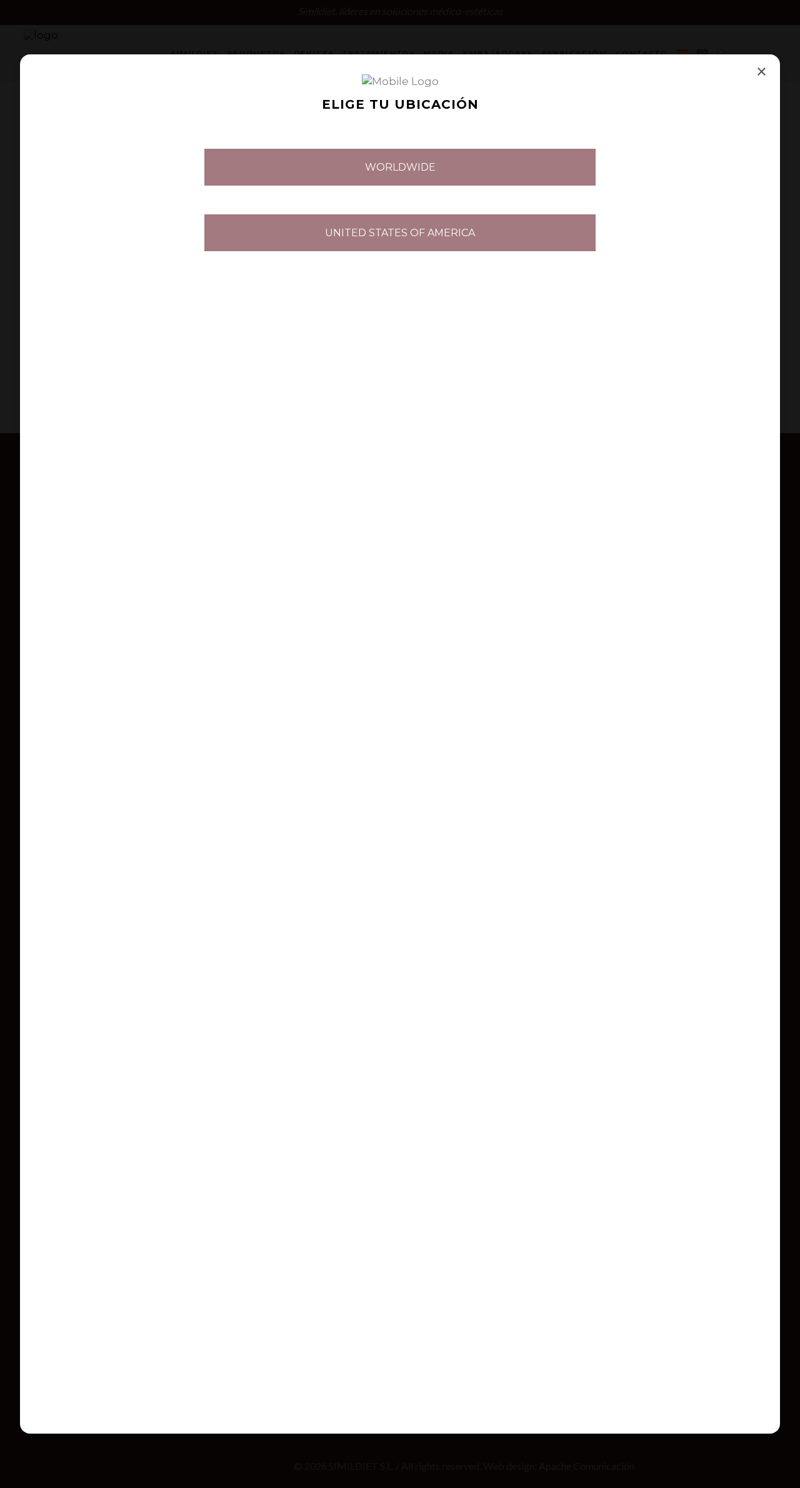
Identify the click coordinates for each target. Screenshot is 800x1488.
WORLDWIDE (400, 167)
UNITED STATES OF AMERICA (400, 233)
